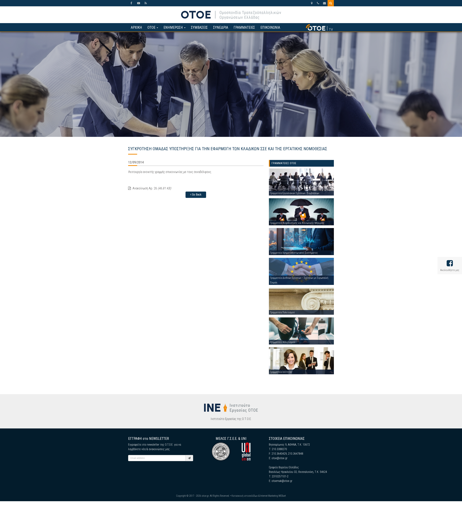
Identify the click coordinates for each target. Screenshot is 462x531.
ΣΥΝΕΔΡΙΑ (220, 27)
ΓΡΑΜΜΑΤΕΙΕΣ (244, 27)
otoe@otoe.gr (279, 458)
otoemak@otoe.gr (282, 481)
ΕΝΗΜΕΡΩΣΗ (174, 27)
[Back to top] (451, 520)
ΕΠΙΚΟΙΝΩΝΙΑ (270, 27)
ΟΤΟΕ (151, 27)
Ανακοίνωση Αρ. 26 (151, 188)
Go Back (196, 194)
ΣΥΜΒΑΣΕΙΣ (199, 27)
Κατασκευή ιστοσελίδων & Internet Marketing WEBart (259, 495)
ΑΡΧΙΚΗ (136, 27)
